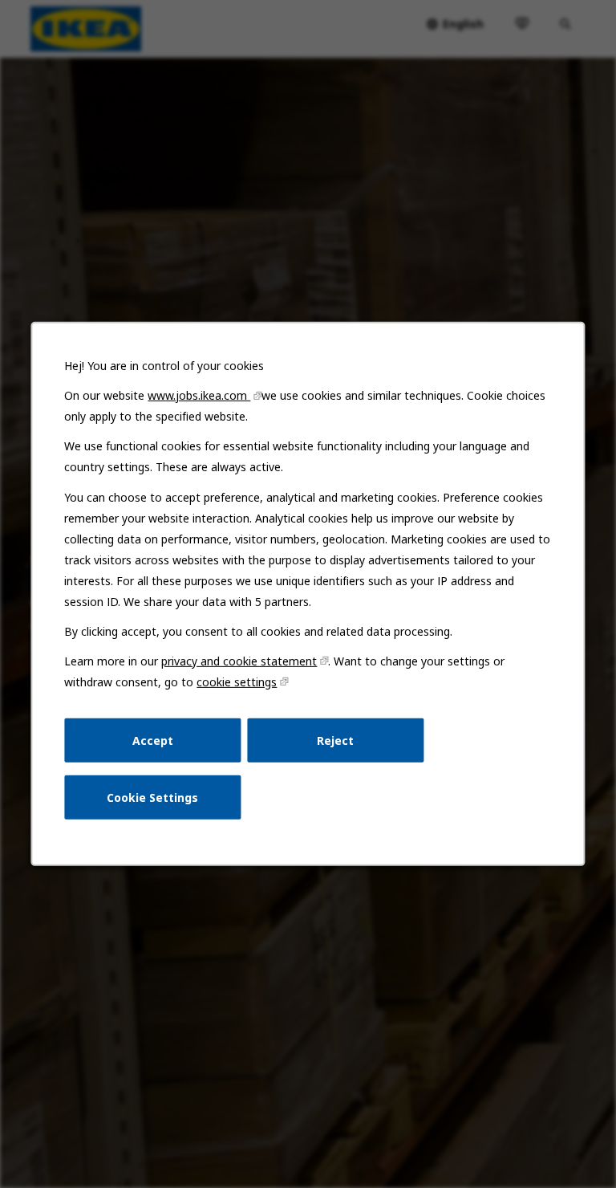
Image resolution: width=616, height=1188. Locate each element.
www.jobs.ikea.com (199, 395)
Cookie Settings (152, 797)
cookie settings (237, 682)
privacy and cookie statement (239, 661)
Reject (335, 739)
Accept (152, 739)
